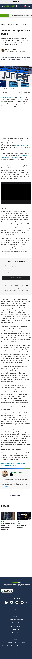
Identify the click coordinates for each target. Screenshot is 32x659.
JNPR (19, 97)
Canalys (4, 413)
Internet (23, 24)
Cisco (17, 145)
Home (3, 24)
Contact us (16, 616)
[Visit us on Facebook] (6, 602)
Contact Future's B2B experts (16, 642)
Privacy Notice (24, 285)
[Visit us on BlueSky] (22, 602)
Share (5, 92)
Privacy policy (16, 623)
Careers (16, 639)
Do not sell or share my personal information (16, 646)
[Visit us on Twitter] (11, 602)
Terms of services (22, 283)
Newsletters (16, 633)
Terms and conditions (16, 619)
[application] (16, 192)
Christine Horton (12, 49)
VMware (25, 145)
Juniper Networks (7, 97)
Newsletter (27, 92)
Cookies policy (16, 629)
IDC (2, 228)
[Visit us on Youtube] (16, 602)
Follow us (19, 92)
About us (16, 613)
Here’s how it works (21, 59)
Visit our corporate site (24, 585)
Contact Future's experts (16, 610)
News (23, 51)
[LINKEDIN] (12, 474)
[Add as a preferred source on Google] (7, 591)
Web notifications (16, 626)
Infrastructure (13, 24)
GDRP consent (16, 636)
